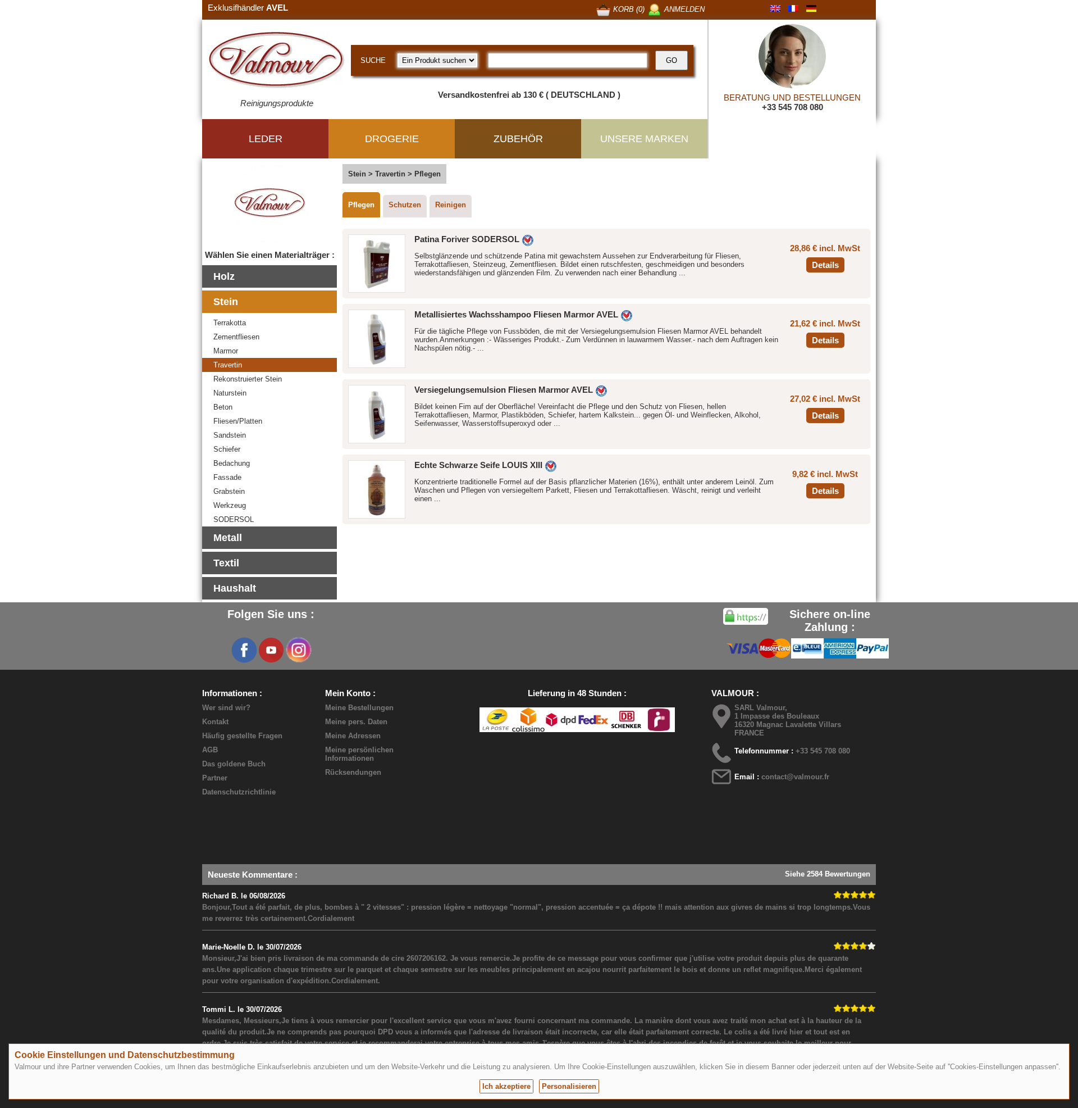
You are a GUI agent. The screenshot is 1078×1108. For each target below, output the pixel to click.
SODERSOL (233, 519)
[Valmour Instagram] (298, 650)
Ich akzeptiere (506, 1086)
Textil (226, 563)
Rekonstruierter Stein (247, 379)
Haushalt (234, 588)
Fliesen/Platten (237, 421)
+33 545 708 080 (792, 107)
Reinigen (450, 205)
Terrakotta (229, 323)
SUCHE (373, 60)
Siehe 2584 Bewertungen (827, 874)
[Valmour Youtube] (271, 650)
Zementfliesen (236, 337)
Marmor (225, 351)
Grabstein (229, 491)
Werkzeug (229, 505)
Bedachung (231, 463)
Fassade (227, 477)
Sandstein (229, 435)
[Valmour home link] (276, 62)
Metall (227, 537)
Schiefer (226, 449)
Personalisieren (569, 1086)
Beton (222, 407)
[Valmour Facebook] (244, 650)
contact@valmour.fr (795, 777)
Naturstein (229, 393)
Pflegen (361, 205)
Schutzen (405, 205)
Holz (224, 276)
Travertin (227, 365)
